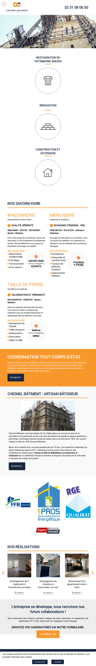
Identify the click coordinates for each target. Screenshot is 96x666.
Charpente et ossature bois (59, 259)
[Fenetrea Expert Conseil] (48, 533)
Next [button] (93, 573)
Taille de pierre (25, 284)
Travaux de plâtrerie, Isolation (57, 266)
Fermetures (58, 253)
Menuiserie (62, 215)
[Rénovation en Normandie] (48, 126)
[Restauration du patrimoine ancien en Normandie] (48, 80)
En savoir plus (40, 662)
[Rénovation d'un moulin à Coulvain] (77, 565)
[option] (19, 574)
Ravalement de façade (16, 325)
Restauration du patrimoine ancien (48, 59)
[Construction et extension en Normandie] (48, 172)
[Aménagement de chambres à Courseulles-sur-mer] (19, 565)
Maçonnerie (21, 215)
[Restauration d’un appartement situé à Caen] (48, 565)
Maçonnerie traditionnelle (15, 255)
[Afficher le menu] (3, 3)
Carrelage (14, 260)
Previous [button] (3, 573)
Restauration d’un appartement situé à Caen (48, 584)
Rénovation (48, 105)
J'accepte (57, 662)
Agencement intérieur (58, 274)
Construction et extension (48, 151)
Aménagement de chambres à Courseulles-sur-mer (19, 584)
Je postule (46, 634)
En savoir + (16, 377)
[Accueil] (17, 7)
